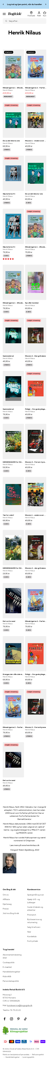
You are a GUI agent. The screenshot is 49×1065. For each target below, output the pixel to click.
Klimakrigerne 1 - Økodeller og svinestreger (13, 88)
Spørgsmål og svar (35, 895)
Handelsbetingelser (11, 971)
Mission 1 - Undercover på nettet (35, 141)
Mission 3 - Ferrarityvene (35, 727)
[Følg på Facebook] (4, 1019)
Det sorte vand (9, 621)
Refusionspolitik (38, 1054)
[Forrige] (3, 4)
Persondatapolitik (11, 981)
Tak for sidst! (8, 515)
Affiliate (6, 899)
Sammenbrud (8, 356)
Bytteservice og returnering (34, 921)
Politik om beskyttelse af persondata (16, 1054)
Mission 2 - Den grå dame (35, 356)
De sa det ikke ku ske (11, 141)
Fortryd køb (32, 941)
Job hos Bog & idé (11, 913)
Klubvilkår (7, 976)
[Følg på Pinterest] (18, 1019)
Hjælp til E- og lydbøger (33, 901)
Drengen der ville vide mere (13, 674)
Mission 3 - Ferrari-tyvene (35, 462)
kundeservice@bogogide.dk (19, 1005)
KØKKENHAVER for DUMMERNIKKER (13, 462)
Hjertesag (7, 904)
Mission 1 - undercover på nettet (35, 515)
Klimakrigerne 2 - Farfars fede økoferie (35, 88)
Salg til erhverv (33, 927)
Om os (6, 895)
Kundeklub (32, 936)
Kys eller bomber (32, 303)
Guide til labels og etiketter (35, 908)
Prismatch (31, 915)
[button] (8, 259)
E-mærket (7, 967)
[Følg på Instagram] (11, 1019)
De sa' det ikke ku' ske (34, 194)
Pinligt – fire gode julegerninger (35, 409)
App (29, 931)
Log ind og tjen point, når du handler (24, 4)
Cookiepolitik (8, 962)
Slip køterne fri (9, 194)
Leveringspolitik (28, 1057)
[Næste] (45, 4)
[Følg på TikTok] (25, 1019)
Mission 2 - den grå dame (35, 568)
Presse (6, 908)
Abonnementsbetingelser (12, 956)
